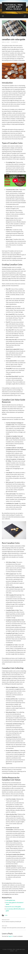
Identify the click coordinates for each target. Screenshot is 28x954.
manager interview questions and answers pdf (13, 926)
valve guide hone (10, 900)
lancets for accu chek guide (13, 906)
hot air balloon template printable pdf (11, 920)
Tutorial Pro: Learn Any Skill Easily (14, 7)
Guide (6, 915)
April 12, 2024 (5, 42)
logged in (10, 936)
